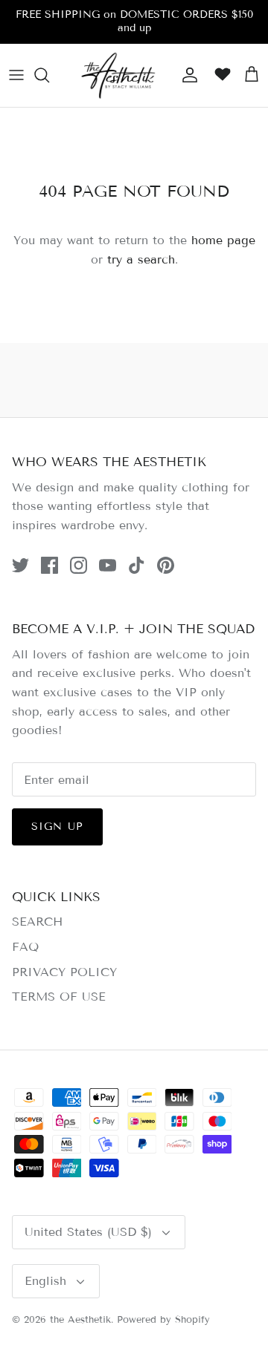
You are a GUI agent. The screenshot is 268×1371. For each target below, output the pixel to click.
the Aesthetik (80, 1320)
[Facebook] (49, 565)
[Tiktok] (136, 565)
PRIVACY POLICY (64, 972)
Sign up (57, 826)
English (45, 1281)
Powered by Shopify (163, 1320)
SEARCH (37, 921)
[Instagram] (78, 565)
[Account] (186, 75)
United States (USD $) (88, 1232)
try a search (141, 259)
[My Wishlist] (218, 75)
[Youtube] (107, 565)
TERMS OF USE (59, 996)
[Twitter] (20, 565)
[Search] (49, 75)
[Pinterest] (165, 565)
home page (223, 240)
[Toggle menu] (16, 75)
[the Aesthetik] (117, 75)
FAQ (25, 947)
